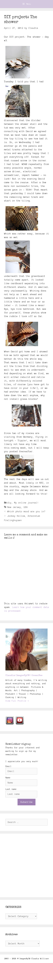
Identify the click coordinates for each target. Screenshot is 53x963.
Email (8, 766)
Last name (10, 789)
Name (7, 777)
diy (9, 502)
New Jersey (14, 507)
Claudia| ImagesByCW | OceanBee (23, 675)
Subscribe (26, 802)
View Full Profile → (17, 701)
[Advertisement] (26, 865)
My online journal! (26, 502)
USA (26, 507)
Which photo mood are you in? (26, 511)
